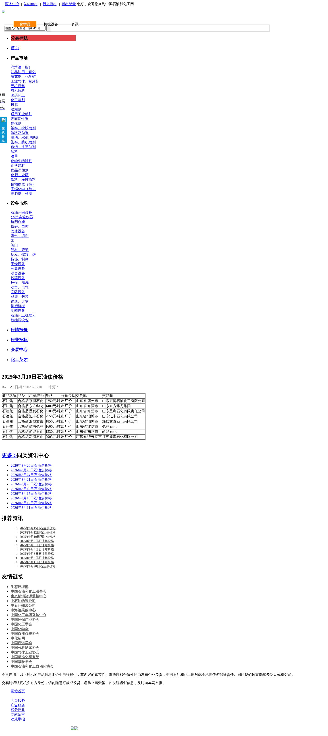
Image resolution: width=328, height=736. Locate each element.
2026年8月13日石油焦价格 (31, 498)
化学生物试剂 (21, 161)
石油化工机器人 (23, 315)
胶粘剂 (16, 109)
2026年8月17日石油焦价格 (31, 493)
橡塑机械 (18, 306)
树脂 (14, 105)
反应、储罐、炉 (23, 254)
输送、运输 (20, 301)
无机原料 (18, 86)
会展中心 (19, 349)
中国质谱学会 (21, 643)
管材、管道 (20, 250)
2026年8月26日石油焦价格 (31, 465)
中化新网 (18, 638)
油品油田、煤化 (23, 72)
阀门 (14, 245)
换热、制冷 (20, 259)
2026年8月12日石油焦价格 (31, 503)
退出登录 (69, 4)
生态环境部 (20, 587)
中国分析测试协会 (25, 647)
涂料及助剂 (20, 133)
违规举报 (18, 719)
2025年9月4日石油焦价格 (37, 549)
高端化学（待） (23, 189)
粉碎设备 (18, 278)
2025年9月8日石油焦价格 (37, 545)
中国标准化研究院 (25, 657)
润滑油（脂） (21, 67)
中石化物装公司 (23, 605)
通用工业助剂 (21, 114)
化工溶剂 (18, 100)
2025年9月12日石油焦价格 (38, 532)
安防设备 (18, 292)
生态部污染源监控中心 (28, 596)
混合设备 (18, 273)
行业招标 (19, 339)
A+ (12, 387)
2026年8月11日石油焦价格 (31, 507)
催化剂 (16, 123)
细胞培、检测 (21, 194)
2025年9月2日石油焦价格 (37, 558)
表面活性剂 (20, 119)
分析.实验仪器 (22, 217)
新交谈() (50, 4)
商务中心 (12, 4)
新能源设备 (20, 320)
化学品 (25, 24)
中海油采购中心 (23, 610)
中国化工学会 (21, 624)
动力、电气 (20, 287)
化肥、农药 (20, 175)
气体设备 (18, 231)
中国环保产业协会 (25, 619)
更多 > (9, 455)
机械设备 (50, 24)
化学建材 (18, 165)
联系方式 (36, 696)
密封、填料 (20, 236)
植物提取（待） (23, 184)
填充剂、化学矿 (23, 76)
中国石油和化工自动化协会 (32, 666)
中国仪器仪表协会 (25, 633)
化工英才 (19, 359)
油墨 (14, 156)
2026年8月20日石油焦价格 (31, 484)
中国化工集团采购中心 (28, 615)
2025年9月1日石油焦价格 (37, 562)
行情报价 (19, 329)
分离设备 (18, 268)
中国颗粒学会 (21, 662)
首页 (15, 47)
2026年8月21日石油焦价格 (31, 479)
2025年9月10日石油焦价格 (38, 536)
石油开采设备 (21, 212)
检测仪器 (18, 222)
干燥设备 (18, 264)
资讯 (75, 24)
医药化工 (18, 95)
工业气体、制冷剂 (25, 81)
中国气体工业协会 (25, 652)
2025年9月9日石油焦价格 (37, 541)
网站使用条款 (58, 696)
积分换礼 (18, 710)
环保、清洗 (20, 283)
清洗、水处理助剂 (25, 137)
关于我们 (18, 696)
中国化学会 (20, 629)
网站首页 (18, 691)
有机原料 (18, 91)
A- (4, 387)
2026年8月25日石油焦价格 (31, 470)
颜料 (14, 151)
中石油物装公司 (23, 601)
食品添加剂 (20, 170)
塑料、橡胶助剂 (23, 128)
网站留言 (18, 714)
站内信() (31, 4)
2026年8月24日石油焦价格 (31, 475)
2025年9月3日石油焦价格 (37, 553)
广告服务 (18, 705)
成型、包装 (20, 297)
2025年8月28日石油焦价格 (38, 566)
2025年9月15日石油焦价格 (38, 528)
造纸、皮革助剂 (23, 147)
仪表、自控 (20, 226)
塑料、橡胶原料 (23, 179)
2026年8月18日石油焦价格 (31, 489)
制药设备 (18, 311)
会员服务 (18, 700)
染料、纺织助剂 (23, 142)
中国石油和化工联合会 (28, 591)
